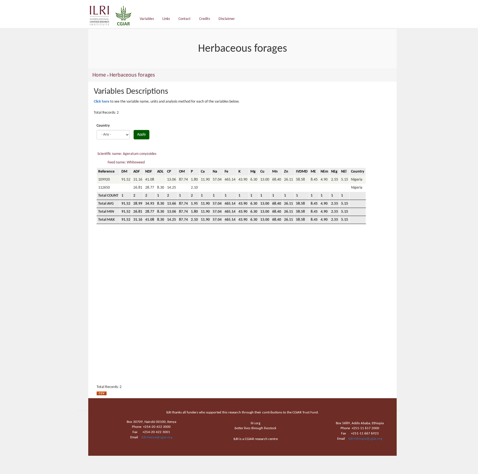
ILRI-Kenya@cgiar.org (156, 437)
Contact (184, 19)
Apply (141, 134)
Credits (204, 19)
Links (166, 19)
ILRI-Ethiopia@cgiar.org (365, 439)
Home (99, 75)
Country (103, 126)
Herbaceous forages (132, 75)
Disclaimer (227, 19)
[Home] (113, 15)
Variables (147, 19)
